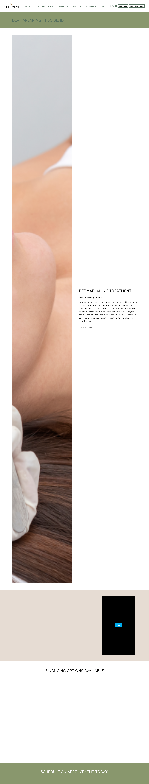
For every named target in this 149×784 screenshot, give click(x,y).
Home (26, 6)
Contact (102, 6)
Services (41, 6)
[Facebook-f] (111, 6)
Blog (86, 6)
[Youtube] (116, 6)
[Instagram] (113, 6)
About (31, 6)
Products (61, 6)
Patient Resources (74, 6)
